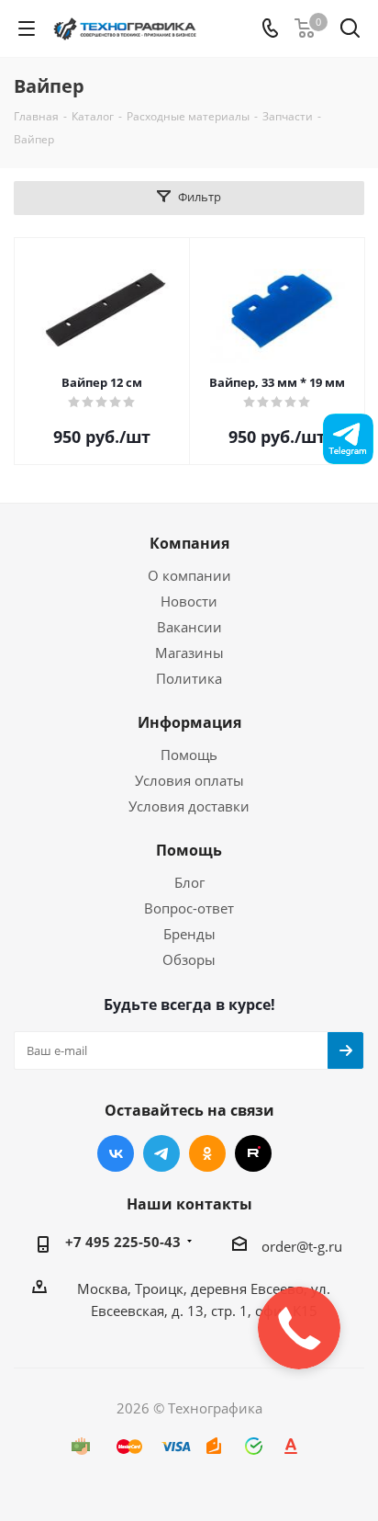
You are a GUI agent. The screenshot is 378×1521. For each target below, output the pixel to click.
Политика (189, 678)
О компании (189, 575)
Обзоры (189, 959)
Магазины (189, 652)
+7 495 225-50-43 (123, 1241)
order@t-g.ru (301, 1246)
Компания (189, 543)
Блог (189, 882)
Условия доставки (189, 806)
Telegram (161, 1153)
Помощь (189, 754)
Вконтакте (115, 1153)
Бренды (189, 934)
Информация (189, 722)
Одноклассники (207, 1153)
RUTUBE (253, 1153)
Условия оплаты (189, 780)
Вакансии (189, 627)
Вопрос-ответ (189, 908)
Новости (189, 601)
